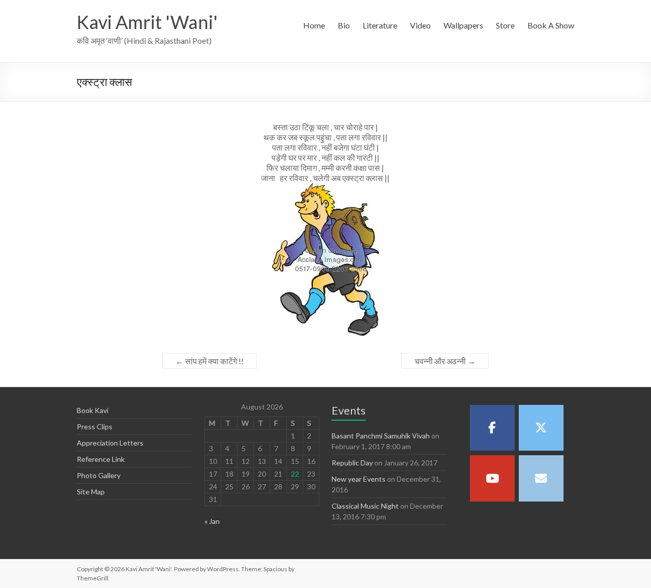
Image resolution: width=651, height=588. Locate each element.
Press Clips (94, 426)
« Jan (212, 521)
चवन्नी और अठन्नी (445, 361)
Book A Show (550, 25)
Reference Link (101, 459)
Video (420, 25)
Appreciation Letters (110, 442)
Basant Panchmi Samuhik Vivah (381, 435)
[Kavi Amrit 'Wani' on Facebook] (492, 428)
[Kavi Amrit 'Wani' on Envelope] (541, 478)
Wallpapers (463, 25)
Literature (380, 25)
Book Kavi (92, 410)
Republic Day (352, 462)
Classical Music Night (365, 506)
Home (314, 25)
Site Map (91, 491)
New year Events (359, 479)
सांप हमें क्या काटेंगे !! (209, 361)
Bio (344, 25)
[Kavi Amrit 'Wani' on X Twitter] (541, 428)
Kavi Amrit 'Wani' (147, 22)
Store (505, 25)
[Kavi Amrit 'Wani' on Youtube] (492, 478)
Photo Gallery (99, 475)
